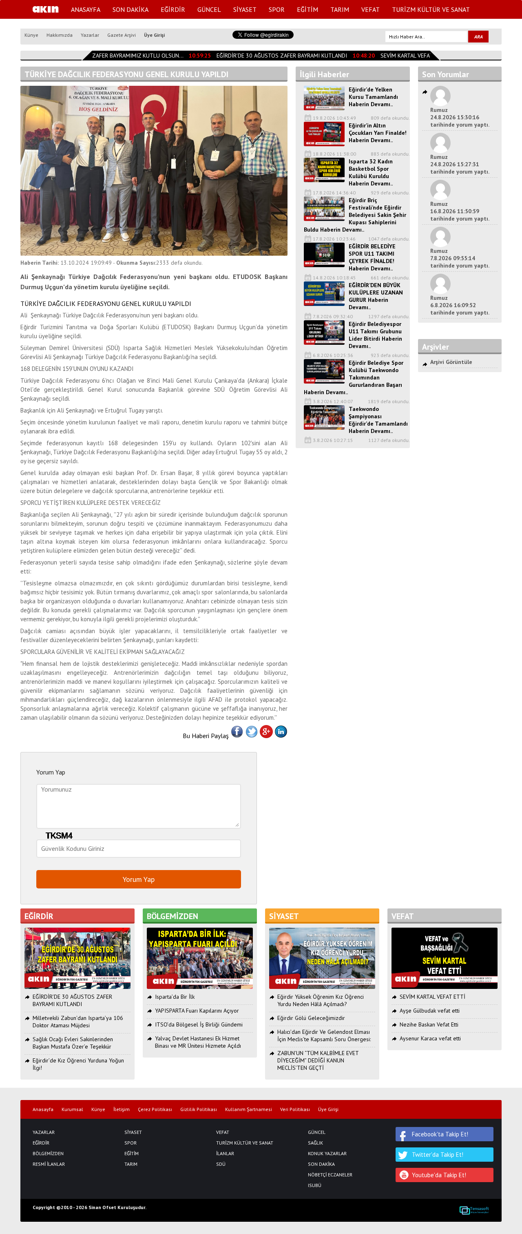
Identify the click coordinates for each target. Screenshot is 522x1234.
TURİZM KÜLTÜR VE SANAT (431, 9)
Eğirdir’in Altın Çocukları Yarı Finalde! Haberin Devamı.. (378, 133)
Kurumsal (72, 1109)
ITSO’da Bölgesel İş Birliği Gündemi (199, 1024)
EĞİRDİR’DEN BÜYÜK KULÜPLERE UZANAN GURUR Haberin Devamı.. (376, 296)
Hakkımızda (59, 35)
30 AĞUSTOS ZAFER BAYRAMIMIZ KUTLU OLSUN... (112, 55)
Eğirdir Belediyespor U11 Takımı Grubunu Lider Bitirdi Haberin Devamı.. (375, 335)
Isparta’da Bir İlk (175, 996)
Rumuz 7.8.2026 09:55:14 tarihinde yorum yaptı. (459, 258)
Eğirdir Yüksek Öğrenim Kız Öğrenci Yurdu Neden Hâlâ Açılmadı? (320, 1000)
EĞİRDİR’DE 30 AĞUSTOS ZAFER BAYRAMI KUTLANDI (274, 55)
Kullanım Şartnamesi (248, 1109)
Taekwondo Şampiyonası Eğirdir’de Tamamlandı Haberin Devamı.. (378, 420)
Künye (31, 35)
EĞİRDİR (173, 9)
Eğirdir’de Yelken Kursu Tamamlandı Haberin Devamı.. (373, 97)
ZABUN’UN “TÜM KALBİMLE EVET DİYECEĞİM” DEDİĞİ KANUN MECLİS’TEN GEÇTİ (317, 1060)
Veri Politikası (295, 1109)
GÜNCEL (209, 9)
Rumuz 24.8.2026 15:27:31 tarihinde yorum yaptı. (459, 164)
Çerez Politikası (155, 1109)
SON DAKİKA (130, 9)
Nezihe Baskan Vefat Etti (429, 1024)
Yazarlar (90, 35)
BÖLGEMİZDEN (48, 1153)
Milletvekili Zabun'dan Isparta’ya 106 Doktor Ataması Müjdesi (78, 1021)
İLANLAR (225, 1153)
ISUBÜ (314, 1185)
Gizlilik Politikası (198, 1109)
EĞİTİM (307, 9)
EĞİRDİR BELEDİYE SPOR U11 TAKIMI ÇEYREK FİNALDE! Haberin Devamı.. (372, 257)
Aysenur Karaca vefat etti (430, 1038)
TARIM (339, 9)
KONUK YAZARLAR (327, 1153)
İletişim (121, 1109)
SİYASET (245, 9)
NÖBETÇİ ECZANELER (330, 1174)
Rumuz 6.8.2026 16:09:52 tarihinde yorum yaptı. (459, 305)
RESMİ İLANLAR (49, 1164)
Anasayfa (43, 1109)
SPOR (277, 9)
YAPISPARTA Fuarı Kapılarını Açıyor (197, 1010)
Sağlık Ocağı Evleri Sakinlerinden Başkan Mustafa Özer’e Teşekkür (73, 1042)
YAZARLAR (44, 1132)
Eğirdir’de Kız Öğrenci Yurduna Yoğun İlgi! (78, 1064)
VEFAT (370, 9)
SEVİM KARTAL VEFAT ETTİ (405, 55)
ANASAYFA (85, 9)
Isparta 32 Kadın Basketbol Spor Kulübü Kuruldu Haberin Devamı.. (371, 172)
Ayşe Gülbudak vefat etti (430, 1010)
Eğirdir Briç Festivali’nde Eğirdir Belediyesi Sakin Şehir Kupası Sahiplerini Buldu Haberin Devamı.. (355, 214)
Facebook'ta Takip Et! (440, 1134)
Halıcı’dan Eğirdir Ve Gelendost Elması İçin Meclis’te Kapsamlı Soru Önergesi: (324, 1035)
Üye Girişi (154, 35)
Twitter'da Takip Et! (437, 1154)
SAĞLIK (315, 1142)
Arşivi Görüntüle (451, 362)
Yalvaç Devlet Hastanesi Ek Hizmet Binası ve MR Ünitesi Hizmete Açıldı (198, 1042)
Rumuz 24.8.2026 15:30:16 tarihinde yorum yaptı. (459, 117)
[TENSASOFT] (474, 1210)
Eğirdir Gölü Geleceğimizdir (311, 1018)
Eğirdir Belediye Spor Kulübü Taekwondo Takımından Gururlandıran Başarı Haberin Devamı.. (353, 377)
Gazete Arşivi (121, 35)
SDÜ (221, 1164)
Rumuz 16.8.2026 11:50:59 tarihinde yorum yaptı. (459, 211)
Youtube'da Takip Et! (439, 1175)
